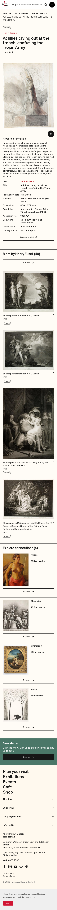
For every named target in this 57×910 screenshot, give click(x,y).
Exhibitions (13, 777)
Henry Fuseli (10, 33)
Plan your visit (15, 771)
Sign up (26, 757)
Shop (8, 792)
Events (9, 782)
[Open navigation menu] (52, 5)
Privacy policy (9, 873)
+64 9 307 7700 (11, 860)
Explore (26, 591)
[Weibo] (26, 866)
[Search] (46, 5)
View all (26, 262)
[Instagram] (10, 866)
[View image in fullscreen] (51, 134)
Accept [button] (8, 903)
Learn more (30, 897)
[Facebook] (4, 866)
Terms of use (9, 876)
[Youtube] (15, 866)
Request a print (27, 237)
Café (7, 787)
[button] (28, 298)
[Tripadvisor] (21, 866)
